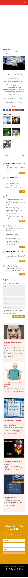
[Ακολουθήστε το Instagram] (6, 569)
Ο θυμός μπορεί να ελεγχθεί (12, 420)
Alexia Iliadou (8, 51)
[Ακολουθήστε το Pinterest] (17, 569)
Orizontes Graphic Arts (14, 574)
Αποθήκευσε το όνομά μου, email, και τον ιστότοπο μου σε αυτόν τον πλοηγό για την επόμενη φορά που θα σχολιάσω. (12, 312)
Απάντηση (22, 173)
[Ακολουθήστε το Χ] (19, 569)
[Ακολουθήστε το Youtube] (14, 569)
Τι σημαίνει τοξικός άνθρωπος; (13, 342)
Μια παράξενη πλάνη (10, 497)
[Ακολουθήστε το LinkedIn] (11, 569)
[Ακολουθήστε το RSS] (22, 569)
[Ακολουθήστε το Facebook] (9, 569)
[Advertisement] (14, 28)
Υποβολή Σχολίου (18, 316)
